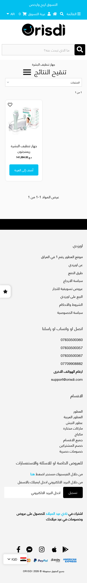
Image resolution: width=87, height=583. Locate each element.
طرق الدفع (75, 272)
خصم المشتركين (71, 445)
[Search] (80, 49)
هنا (32, 473)
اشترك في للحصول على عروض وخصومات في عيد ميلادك (50, 516)
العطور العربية (73, 416)
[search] (62, 13)
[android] (65, 550)
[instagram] (42, 550)
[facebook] (19, 550)
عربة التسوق (32, 13)
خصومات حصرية (71, 451)
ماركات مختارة (73, 428)
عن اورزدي (76, 264)
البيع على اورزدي (71, 296)
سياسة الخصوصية (70, 312)
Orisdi (28, 571)
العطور (78, 411)
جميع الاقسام (73, 439)
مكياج (79, 433)
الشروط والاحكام (71, 304)
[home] (55, 13)
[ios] (54, 550)
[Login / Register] (49, 13)
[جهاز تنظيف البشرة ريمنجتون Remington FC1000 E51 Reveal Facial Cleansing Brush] (23, 120)
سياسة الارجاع (73, 280)
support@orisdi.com (67, 379)
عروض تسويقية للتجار (67, 288)
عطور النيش (74, 422)
